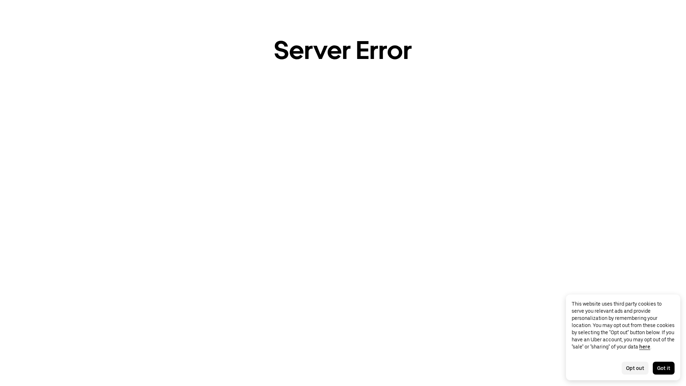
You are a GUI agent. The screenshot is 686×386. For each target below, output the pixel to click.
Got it (663, 368)
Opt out (635, 368)
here (644, 347)
